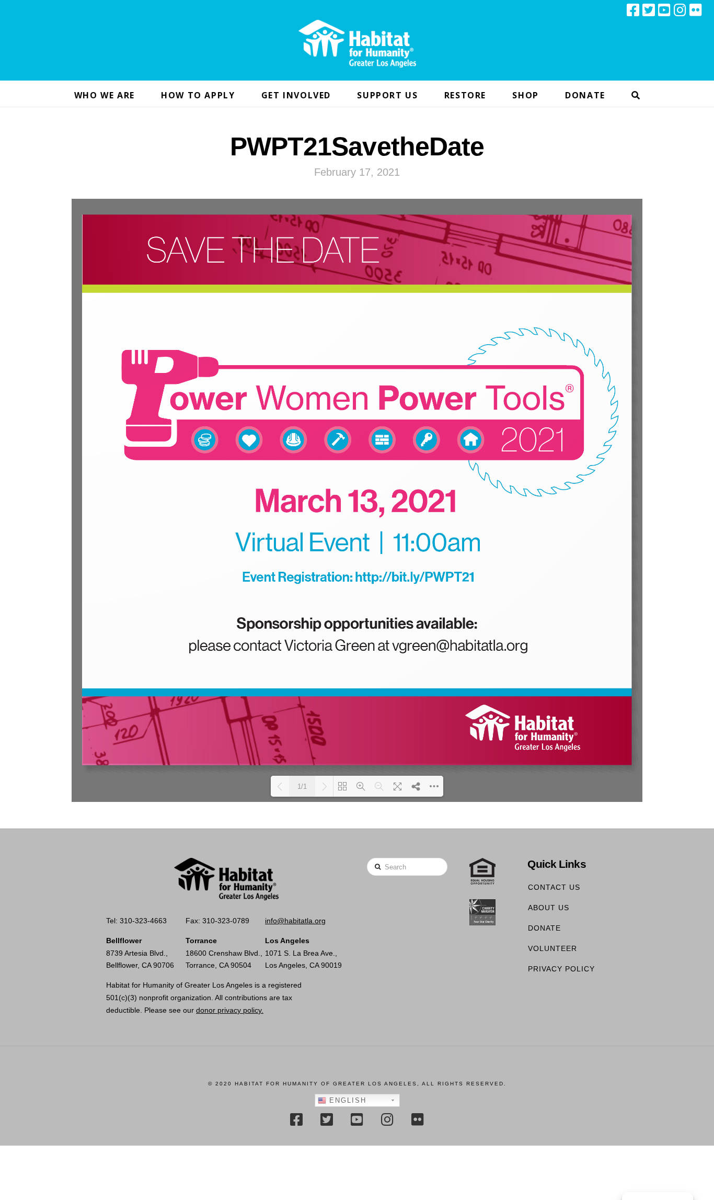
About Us (548, 907)
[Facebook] (633, 10)
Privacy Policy (561, 969)
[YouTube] (664, 10)
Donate (544, 928)
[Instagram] (680, 10)
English (346, 1100)
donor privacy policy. (229, 1010)
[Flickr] (695, 10)
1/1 (302, 786)
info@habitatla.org (295, 920)
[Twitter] (648, 10)
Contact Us (554, 887)
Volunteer (552, 948)
